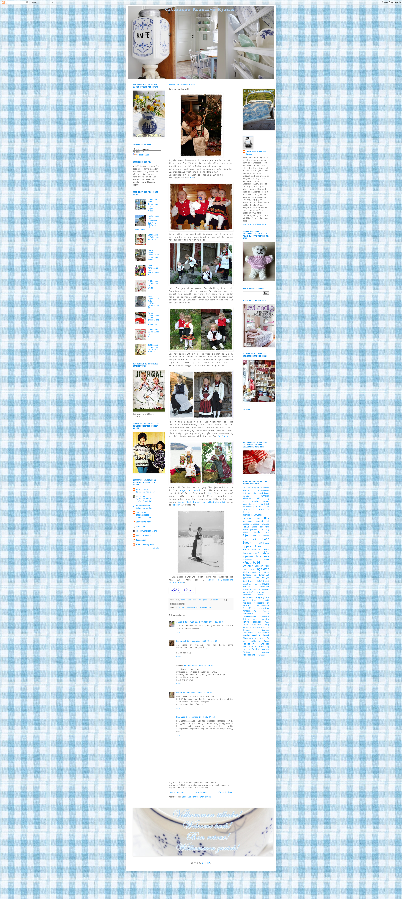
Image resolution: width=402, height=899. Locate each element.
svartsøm (260, 655)
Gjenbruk (249, 535)
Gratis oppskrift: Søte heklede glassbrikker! (153, 302)
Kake (267, 566)
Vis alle (156, 548)
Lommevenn (264, 584)
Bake (266, 493)
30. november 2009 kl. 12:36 (202, 641)
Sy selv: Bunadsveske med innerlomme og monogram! (153, 319)
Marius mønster (256, 587)
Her (210, 493)
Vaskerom (265, 649)
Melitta (265, 590)
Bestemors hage (143, 522)
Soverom (265, 630)
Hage (245, 553)
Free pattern (251, 529)
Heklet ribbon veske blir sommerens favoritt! (153, 255)
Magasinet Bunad (190, 490)
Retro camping (261, 619)
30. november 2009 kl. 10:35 (210, 622)
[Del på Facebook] (180, 603)
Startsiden (201, 792)
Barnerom (265, 496)
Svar (178, 632)
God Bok (249, 539)
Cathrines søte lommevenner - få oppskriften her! (153, 205)
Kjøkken (263, 569)
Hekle (265, 553)
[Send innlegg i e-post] (225, 600)
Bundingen (141, 540)
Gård (266, 549)
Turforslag (253, 649)
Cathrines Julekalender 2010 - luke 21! (153, 348)
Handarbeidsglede (145, 545)
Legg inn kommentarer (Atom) (197, 797)
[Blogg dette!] (174, 603)
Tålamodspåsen (143, 506)
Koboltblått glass (259, 572)
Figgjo (254, 527)
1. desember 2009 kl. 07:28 (200, 717)
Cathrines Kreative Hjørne (256, 152)
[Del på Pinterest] (183, 603)
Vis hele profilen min (254, 224)
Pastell (247, 608)
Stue (262, 638)
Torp (245, 649)
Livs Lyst (141, 526)
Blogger (206, 863)
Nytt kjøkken (251, 600)
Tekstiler (248, 644)
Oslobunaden (263, 606)
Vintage (246, 652)
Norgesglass (262, 597)
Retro (246, 619)
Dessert (259, 521)
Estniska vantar (144, 508)
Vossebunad (205, 607)
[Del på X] (177, 603)
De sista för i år (145, 492)
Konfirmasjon (249, 575)
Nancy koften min (251, 592)
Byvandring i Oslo (253, 507)
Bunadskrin (248, 504)
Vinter (265, 652)
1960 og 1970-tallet (258, 488)
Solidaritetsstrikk (260, 627)
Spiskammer (263, 633)
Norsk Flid (184, 502)
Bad (261, 493)
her (192, 178)
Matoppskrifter (251, 589)
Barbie (246, 496)
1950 (245, 488)
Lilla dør (141, 496)
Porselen (248, 614)
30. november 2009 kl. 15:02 (199, 666)
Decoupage (248, 521)
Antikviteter (250, 493)
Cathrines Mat (251, 518)
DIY (266, 518)
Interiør (248, 566)
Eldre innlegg (225, 792)
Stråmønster (249, 638)
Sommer (246, 630)
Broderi (256, 501)
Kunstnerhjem (262, 578)
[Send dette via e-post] (171, 603)
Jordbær (259, 566)
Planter (266, 611)
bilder (176, 505)
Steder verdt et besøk (256, 635)
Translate (144, 155)
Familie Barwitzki (145, 536)
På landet (181, 641)
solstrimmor (142, 490)
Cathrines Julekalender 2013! (153, 237)
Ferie (246, 527)
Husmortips (247, 560)
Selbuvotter (256, 625)
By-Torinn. (224, 436)
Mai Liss (180, 717)
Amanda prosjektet (256, 491)
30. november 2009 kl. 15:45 (197, 693)
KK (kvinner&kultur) (146, 531)
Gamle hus (261, 532)
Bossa (179, 693)
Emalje (265, 524)
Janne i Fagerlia (185, 622)
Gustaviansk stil (253, 549)
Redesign (265, 617)
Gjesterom (264, 536)
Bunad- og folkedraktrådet (209, 502)
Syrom (266, 641)
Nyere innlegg (177, 792)
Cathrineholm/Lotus (252, 515)
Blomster (248, 498)
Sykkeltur (256, 641)
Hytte (266, 560)
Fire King (264, 527)
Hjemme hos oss (256, 556)
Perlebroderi (249, 611)
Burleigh (265, 504)
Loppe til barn (143, 517)
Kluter (246, 572)
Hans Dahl (254, 553)
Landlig (263, 581)
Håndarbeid (192, 607)
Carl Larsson (250, 510)
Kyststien (248, 581)
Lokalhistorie (250, 584)
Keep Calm (248, 569)
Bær (267, 507)
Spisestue (248, 633)
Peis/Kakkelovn (261, 608)
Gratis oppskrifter (256, 544)
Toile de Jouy (261, 647)
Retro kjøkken (252, 622)
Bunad (181, 607)
